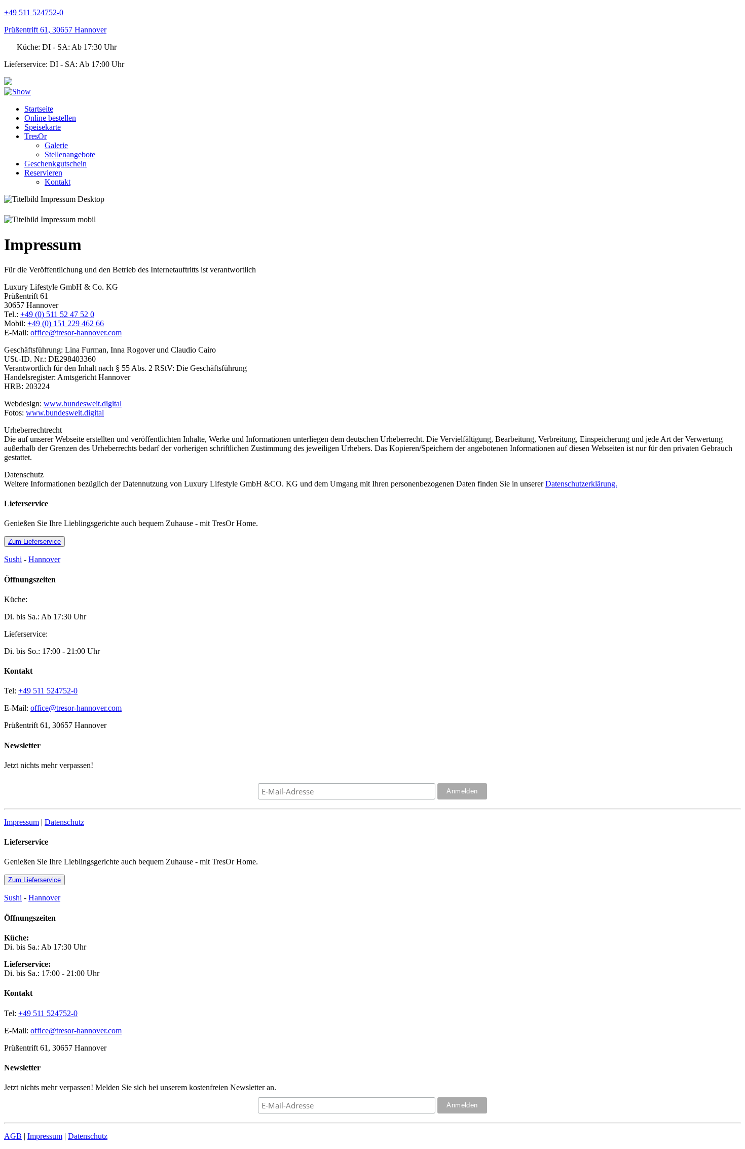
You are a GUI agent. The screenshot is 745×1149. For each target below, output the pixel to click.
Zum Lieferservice (34, 541)
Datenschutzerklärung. (581, 483)
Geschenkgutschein (55, 163)
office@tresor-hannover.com (76, 332)
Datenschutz (64, 822)
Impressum (21, 822)
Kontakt (57, 182)
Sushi (13, 559)
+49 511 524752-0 (33, 12)
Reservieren (43, 172)
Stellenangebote (70, 154)
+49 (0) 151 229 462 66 (65, 323)
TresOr (35, 136)
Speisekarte (42, 127)
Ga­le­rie (56, 145)
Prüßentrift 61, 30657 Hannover (55, 29)
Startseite (38, 109)
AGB (13, 1136)
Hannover (44, 559)
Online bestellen (50, 118)
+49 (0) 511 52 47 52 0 (57, 314)
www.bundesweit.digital (83, 403)
